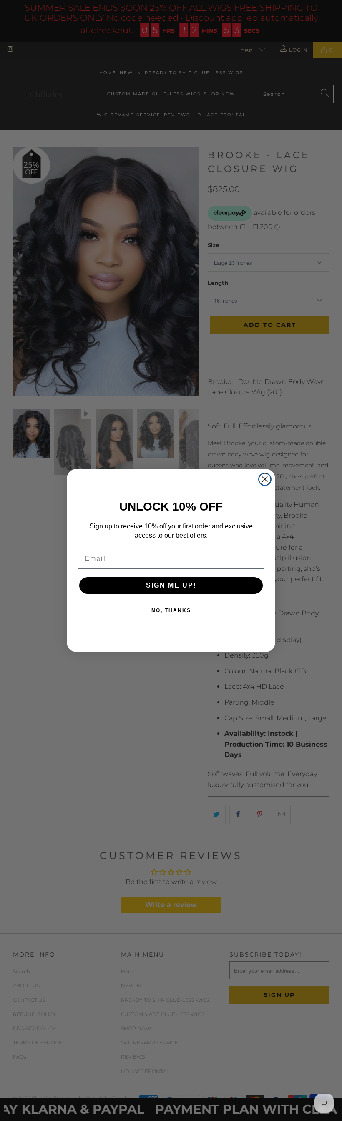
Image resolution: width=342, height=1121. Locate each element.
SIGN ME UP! (171, 585)
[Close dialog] (265, 479)
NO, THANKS (171, 610)
